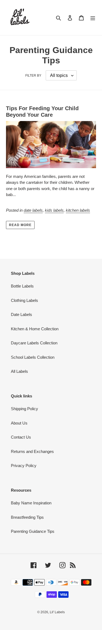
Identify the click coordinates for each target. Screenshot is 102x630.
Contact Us (21, 437)
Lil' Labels (57, 612)
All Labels (19, 371)
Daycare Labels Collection (34, 343)
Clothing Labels (24, 300)
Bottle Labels (22, 286)
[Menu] (92, 18)
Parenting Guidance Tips (32, 531)
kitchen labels (78, 210)
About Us (19, 423)
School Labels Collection (32, 357)
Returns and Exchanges (32, 451)
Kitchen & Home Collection (34, 329)
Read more (20, 225)
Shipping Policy (24, 408)
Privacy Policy (23, 465)
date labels (33, 210)
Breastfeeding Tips (27, 517)
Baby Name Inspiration (31, 503)
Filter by (33, 75)
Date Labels (21, 314)
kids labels (54, 210)
